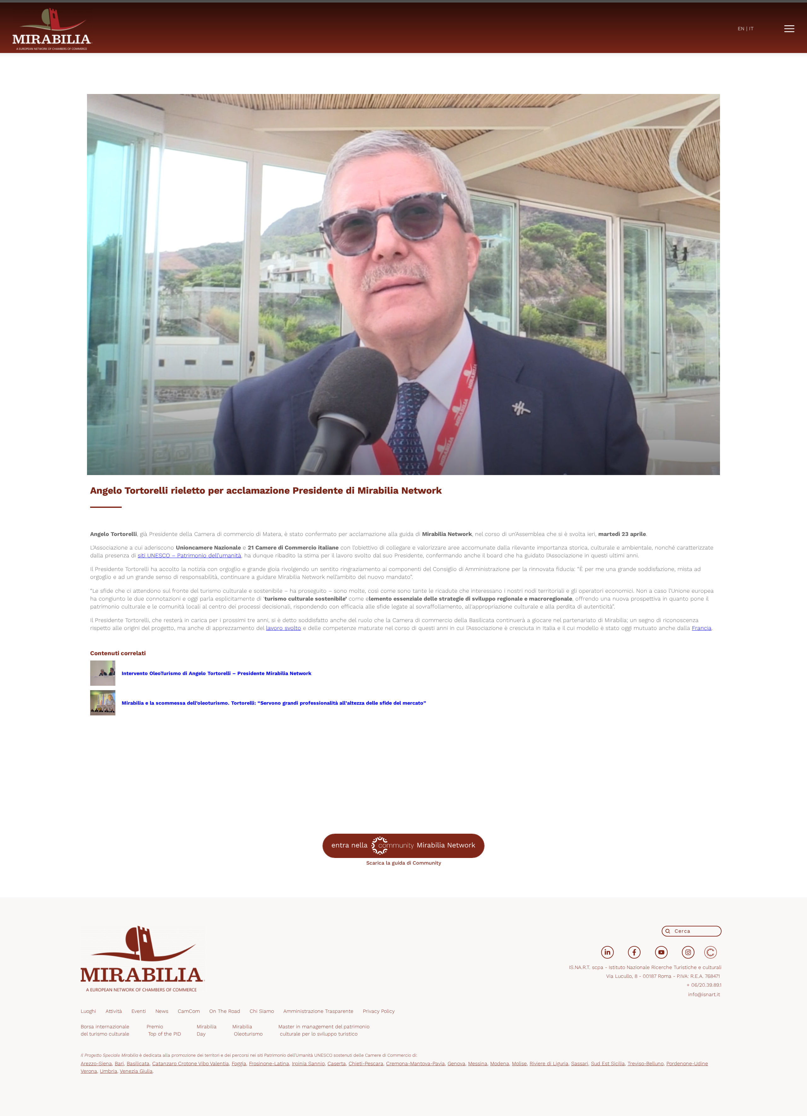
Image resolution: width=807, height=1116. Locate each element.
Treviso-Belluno (646, 1063)
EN (741, 29)
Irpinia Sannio (308, 1063)
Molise (519, 1063)
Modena (499, 1063)
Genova (456, 1063)
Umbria (108, 1071)
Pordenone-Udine (687, 1063)
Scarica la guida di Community (403, 863)
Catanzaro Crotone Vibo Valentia (190, 1063)
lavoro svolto (283, 628)
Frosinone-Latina (269, 1063)
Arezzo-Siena (96, 1063)
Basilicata (138, 1063)
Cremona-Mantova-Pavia (415, 1063)
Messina (477, 1063)
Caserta (337, 1063)
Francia (701, 628)
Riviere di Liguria (549, 1063)
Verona (89, 1071)
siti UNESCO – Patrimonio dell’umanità (189, 555)
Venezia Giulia (136, 1071)
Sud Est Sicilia (608, 1063)
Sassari (579, 1063)
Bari (119, 1063)
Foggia (239, 1063)
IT (751, 29)
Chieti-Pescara (366, 1063)
